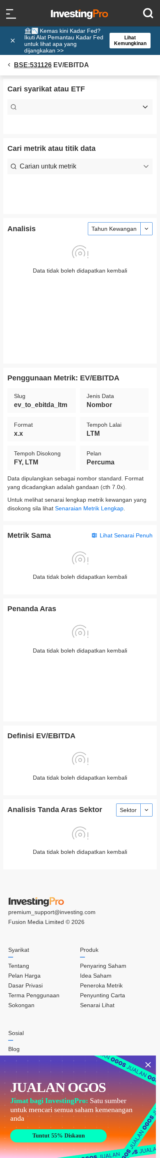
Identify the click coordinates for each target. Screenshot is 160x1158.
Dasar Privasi (25, 985)
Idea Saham (96, 975)
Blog (14, 1049)
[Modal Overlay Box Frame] (78, 1107)
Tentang (18, 965)
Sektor (128, 810)
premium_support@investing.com (52, 912)
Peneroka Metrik (101, 985)
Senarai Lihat (97, 1005)
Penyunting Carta (102, 995)
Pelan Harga (24, 975)
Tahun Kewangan (114, 228)
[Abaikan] (13, 40)
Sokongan (21, 1005)
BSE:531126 (33, 64)
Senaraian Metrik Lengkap (89, 508)
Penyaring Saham (103, 965)
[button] (84, 40)
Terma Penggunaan (33, 995)
